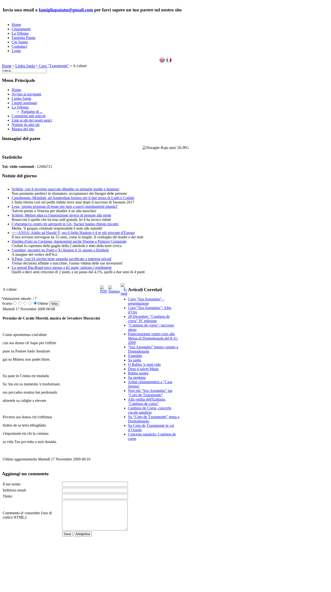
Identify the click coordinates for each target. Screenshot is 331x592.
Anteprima (83, 534)
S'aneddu (135, 356)
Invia (67, 534)
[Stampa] (114, 291)
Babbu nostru (138, 373)
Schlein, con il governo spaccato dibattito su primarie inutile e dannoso (65, 189)
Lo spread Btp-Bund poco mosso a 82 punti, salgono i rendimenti (61, 267)
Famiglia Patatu (23, 38)
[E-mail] (124, 293)
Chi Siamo (20, 42)
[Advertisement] (154, 517)
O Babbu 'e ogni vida (144, 364)
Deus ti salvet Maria (143, 369)
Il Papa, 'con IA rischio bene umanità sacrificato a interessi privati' (62, 259)
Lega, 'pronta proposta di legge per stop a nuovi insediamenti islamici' (65, 206)
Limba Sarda (25, 66)
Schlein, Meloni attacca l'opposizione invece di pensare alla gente (61, 215)
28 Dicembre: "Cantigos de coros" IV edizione (149, 318)
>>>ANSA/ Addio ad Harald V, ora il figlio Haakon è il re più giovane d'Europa (73, 233)
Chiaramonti (21, 29)
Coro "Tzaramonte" (54, 66)
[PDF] (103, 291)
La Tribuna (20, 33)
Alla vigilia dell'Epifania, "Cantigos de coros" (147, 401)
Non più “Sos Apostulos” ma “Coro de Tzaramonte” (150, 393)
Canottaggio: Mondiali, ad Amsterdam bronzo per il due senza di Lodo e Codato (73, 198)
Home (16, 25)
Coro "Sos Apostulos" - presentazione (146, 301)
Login (16, 51)
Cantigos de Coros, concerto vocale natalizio (149, 410)
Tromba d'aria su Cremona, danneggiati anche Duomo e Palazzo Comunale (69, 241)
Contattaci (19, 46)
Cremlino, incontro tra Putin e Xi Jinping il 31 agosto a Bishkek (60, 250)
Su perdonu (137, 377)
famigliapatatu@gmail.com (66, 9)
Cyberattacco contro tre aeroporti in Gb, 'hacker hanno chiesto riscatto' (65, 224)
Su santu (134, 360)
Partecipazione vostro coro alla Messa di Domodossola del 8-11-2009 (153, 338)
